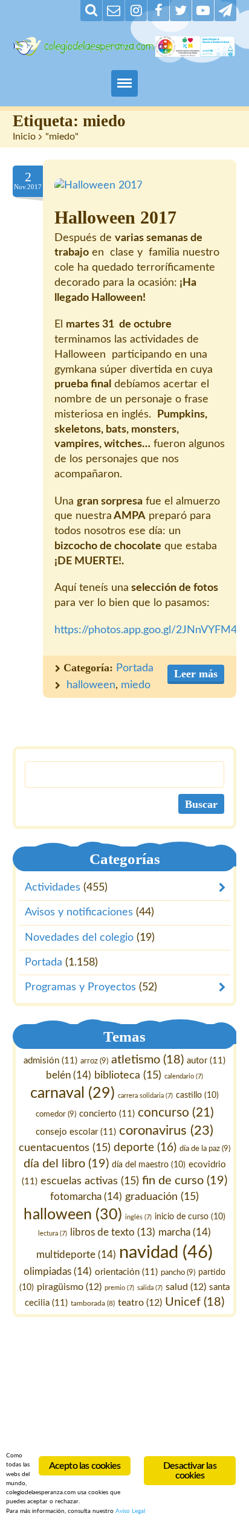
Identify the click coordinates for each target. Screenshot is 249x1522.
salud (186, 1286)
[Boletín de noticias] (113, 10)
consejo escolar (76, 1132)
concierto (107, 1113)
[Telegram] (225, 10)
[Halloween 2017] (98, 185)
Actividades (52, 887)
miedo (135, 685)
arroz (94, 1061)
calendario (183, 1076)
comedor (56, 1114)
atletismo (147, 1060)
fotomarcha (86, 1196)
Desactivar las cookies (189, 1470)
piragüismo (69, 1286)
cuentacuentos (65, 1148)
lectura (52, 1233)
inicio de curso (190, 1216)
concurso (176, 1112)
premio (119, 1287)
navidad (166, 1252)
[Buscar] (91, 10)
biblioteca (127, 1075)
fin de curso (184, 1180)
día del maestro (149, 1165)
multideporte (75, 1254)
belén (68, 1075)
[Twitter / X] (181, 10)
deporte (145, 1147)
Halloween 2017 (115, 217)
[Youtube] (203, 10)
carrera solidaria (145, 1095)
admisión (50, 1060)
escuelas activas (89, 1180)
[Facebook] (158, 10)
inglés (138, 1216)
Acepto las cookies (85, 1466)
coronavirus (166, 1130)
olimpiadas (58, 1271)
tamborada (93, 1303)
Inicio (24, 136)
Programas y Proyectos (80, 987)
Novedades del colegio (79, 937)
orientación (126, 1272)
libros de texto (112, 1232)
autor (206, 1060)
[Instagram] (136, 10)
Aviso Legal (130, 1511)
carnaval (72, 1093)
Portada (135, 668)
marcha (184, 1232)
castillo (197, 1095)
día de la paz (204, 1148)
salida (150, 1287)
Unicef (194, 1302)
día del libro (66, 1164)
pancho (178, 1272)
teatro (140, 1303)
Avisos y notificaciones (79, 913)
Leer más (196, 674)
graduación (162, 1196)
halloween (90, 685)
